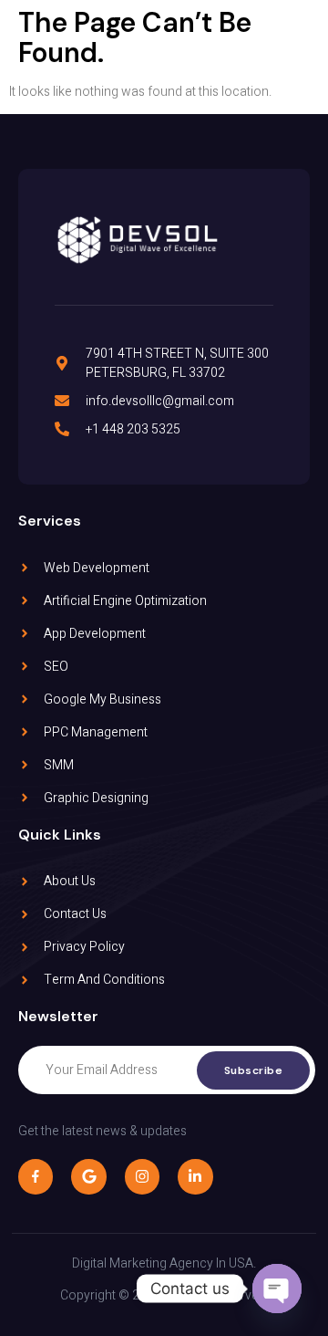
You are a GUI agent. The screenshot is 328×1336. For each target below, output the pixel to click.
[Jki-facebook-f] (35, 1176)
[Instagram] (142, 1176)
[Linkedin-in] (195, 1176)
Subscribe (253, 1070)
